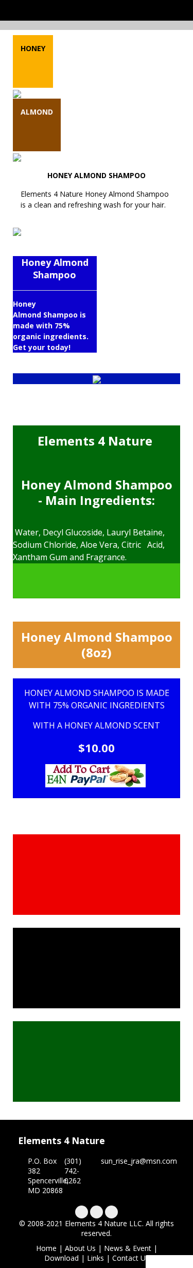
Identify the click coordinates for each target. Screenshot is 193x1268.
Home (46, 1248)
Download (61, 1258)
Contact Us (130, 1258)
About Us (80, 1248)
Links (95, 1258)
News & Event (127, 1248)
